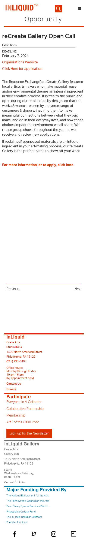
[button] (79, 8)
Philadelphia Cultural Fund (21, 511)
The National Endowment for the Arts (27, 495)
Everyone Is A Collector (23, 402)
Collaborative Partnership (25, 409)
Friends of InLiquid (17, 522)
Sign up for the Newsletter (29, 433)
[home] (21, 8)
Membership (15, 415)
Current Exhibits (14, 482)
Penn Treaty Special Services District (27, 506)
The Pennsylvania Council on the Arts (27, 501)
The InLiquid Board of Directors (24, 517)
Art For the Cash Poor (22, 422)
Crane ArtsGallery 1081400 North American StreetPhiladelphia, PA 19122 (22, 456)
